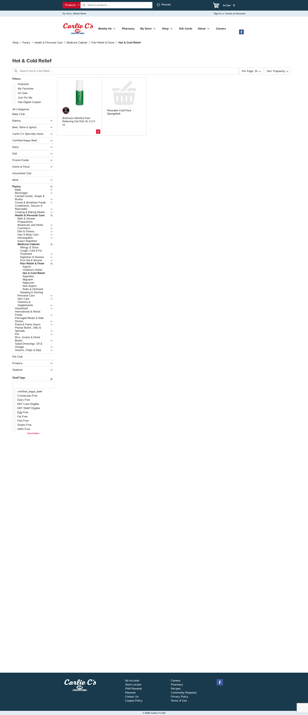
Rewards (130, 692)
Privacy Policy (179, 696)
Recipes (176, 688)
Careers (175, 680)
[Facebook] (241, 33)
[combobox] (72, 5)
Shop (15, 42)
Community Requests (184, 692)
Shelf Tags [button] (18, 377)
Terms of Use (179, 700)
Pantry (26, 42)
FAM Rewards (133, 688)
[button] (50, 121)
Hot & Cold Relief (130, 42)
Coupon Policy (133, 700)
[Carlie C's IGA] (78, 28)
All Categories (20, 109)
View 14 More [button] (33, 433)
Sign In (218, 13)
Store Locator (133, 684)
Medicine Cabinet (77, 42)
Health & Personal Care (48, 42)
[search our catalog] (84, 5)
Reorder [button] (166, 4)
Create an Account (235, 13)
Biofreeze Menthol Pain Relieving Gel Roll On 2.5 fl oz (78, 121)
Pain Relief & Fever (103, 42)
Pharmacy (177, 684)
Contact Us (132, 696)
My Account (132, 680)
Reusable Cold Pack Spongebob (119, 112)
